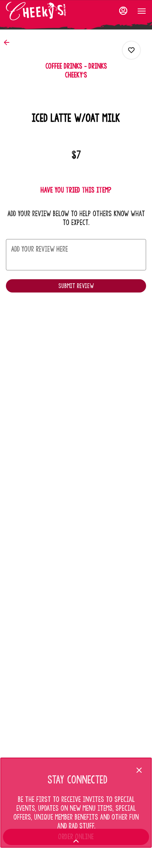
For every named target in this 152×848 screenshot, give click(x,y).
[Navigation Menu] (142, 11)
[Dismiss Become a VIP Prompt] (139, 770)
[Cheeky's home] (39, 11)
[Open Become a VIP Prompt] (76, 841)
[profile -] (123, 10)
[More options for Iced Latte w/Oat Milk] (131, 50)
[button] (9, 42)
